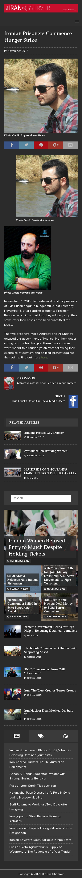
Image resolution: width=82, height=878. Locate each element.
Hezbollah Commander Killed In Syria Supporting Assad (22, 605)
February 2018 (19, 588)
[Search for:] (41, 498)
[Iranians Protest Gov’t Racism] (12, 435)
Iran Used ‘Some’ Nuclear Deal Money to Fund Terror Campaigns (58, 605)
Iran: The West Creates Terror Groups (50, 690)
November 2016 (56, 588)
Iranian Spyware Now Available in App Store (40, 840)
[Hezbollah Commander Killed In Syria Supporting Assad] (12, 651)
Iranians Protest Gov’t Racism (44, 433)
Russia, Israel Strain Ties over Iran (32, 785)
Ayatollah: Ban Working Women (45, 451)
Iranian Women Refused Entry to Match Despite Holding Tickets (36, 547)
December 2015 (35, 455)
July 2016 (32, 477)
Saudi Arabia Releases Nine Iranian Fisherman (22, 579)
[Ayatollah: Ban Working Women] (12, 454)
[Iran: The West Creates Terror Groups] (12, 694)
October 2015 (18, 616)
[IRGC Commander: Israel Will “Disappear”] (12, 672)
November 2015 (18, 50)
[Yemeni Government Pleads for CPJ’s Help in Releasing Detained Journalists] (12, 631)
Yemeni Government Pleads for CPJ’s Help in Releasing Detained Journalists (50, 628)
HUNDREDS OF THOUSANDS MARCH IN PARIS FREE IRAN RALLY (50, 471)
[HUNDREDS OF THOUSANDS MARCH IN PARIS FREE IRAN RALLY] (12, 472)
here (44, 357)
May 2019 (32, 635)
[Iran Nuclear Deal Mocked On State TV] (12, 714)
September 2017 (19, 561)
